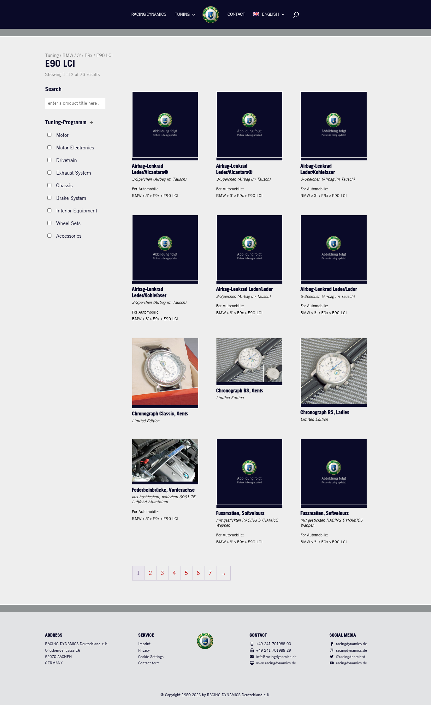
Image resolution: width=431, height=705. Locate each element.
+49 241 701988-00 (273, 644)
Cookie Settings (150, 657)
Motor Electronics (75, 148)
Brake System (71, 198)
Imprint (144, 644)
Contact (236, 14)
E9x (88, 55)
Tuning (182, 14)
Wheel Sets (68, 223)
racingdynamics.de (351, 644)
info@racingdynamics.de (276, 657)
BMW (67, 55)
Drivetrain (66, 160)
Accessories (68, 236)
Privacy (144, 651)
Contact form (149, 663)
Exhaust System (73, 173)
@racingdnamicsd (350, 657)
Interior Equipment (76, 211)
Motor (62, 135)
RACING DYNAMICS (148, 14)
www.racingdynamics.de (276, 663)
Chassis (64, 185)
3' (79, 55)
